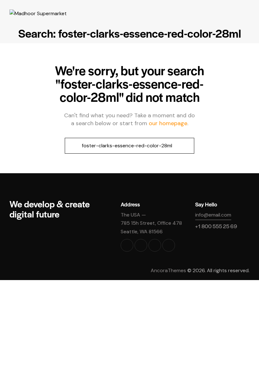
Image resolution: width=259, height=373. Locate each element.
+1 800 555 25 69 (216, 226)
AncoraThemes (168, 270)
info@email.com (213, 214)
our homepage (168, 123)
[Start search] (72, 146)
